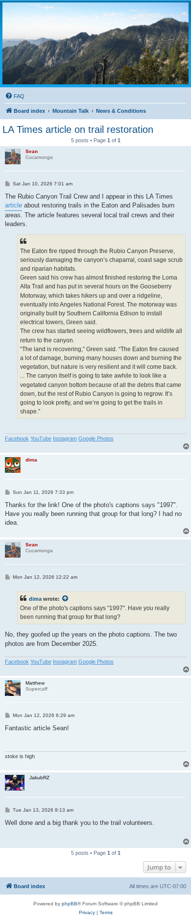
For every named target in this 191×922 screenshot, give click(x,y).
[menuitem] (14, 96)
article (13, 205)
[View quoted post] (65, 598)
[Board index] (95, 43)
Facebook (17, 438)
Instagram (65, 438)
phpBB (69, 903)
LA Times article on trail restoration (77, 129)
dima (35, 599)
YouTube (40, 438)
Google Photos (96, 438)
